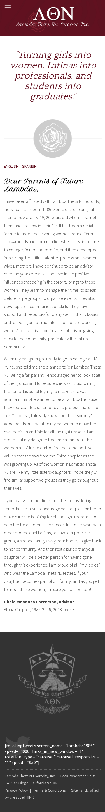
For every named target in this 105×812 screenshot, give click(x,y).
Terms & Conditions (49, 790)
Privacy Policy (16, 790)
